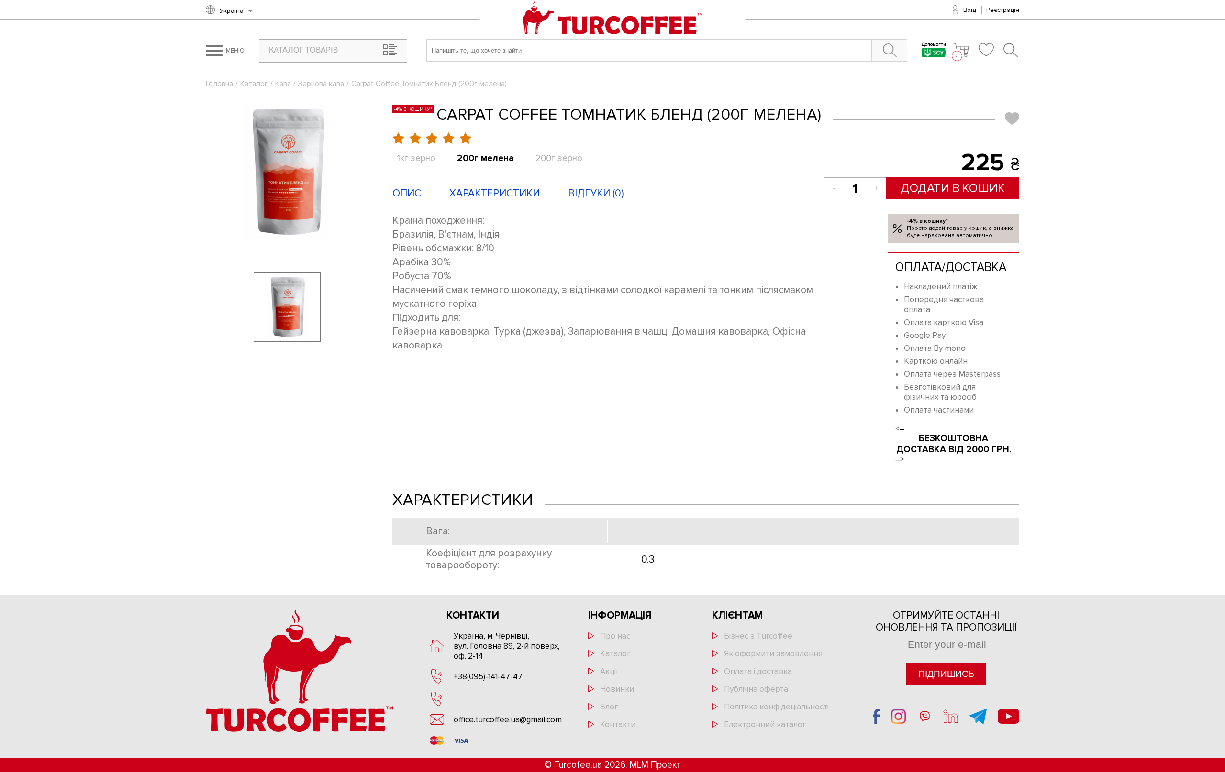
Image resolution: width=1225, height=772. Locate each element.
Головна (219, 83)
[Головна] (612, 18)
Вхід (969, 10)
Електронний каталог (765, 724)
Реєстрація (1002, 10)
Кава (283, 83)
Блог (609, 707)
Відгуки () (596, 193)
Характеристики (494, 193)
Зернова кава (321, 83)
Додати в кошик (953, 188)
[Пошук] (1011, 50)
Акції (609, 671)
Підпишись (946, 674)
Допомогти (934, 45)
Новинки (617, 689)
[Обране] (986, 49)
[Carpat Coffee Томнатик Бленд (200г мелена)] (287, 172)
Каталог (254, 83)
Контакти (617, 724)
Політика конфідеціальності (776, 707)
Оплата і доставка (758, 671)
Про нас (615, 636)
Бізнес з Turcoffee (758, 636)
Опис (406, 193)
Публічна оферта (756, 689)
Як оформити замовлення (773, 654)
